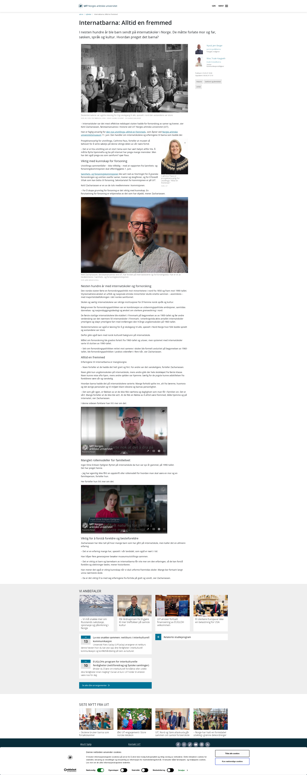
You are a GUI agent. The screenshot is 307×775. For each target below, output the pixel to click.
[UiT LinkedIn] (201, 744)
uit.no (81, 14)
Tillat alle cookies (232, 753)
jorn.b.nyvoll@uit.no (214, 49)
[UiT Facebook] (178, 744)
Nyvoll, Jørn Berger (214, 45)
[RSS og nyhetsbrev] (207, 744)
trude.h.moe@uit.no (214, 62)
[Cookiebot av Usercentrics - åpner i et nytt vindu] (70, 770)
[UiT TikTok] (189, 744)
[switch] (123, 770)
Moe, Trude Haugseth (216, 58)
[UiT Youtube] (195, 744)
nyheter (88, 14)
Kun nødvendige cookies (232, 761)
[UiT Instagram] (184, 744)
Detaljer (181, 770)
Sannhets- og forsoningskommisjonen (99, 174)
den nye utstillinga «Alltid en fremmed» (126, 131)
